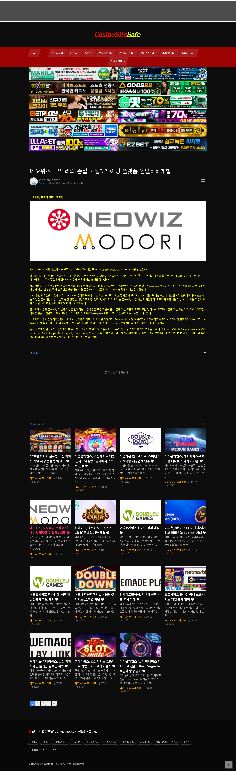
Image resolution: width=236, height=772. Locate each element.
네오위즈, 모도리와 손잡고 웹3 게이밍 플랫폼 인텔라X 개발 (50, 530)
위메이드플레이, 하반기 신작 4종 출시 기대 (139, 597)
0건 (44, 183)
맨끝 (54, 703)
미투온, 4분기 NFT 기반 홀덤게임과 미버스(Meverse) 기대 (185, 530)
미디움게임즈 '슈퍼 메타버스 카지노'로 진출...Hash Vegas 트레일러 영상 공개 (140, 666)
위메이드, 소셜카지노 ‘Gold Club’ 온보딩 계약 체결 (93, 530)
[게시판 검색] (203, 424)
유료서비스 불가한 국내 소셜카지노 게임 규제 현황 (185, 597)
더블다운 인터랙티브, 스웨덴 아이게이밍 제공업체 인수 (140, 458)
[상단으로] (229, 765)
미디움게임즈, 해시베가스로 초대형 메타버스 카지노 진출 (185, 458)
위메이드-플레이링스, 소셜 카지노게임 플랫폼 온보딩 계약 (50, 663)
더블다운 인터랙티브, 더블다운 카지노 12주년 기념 (95, 597)
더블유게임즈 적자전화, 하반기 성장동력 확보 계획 (50, 597)
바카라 (88, 52)
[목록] (203, 180)
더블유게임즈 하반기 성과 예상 (140, 528)
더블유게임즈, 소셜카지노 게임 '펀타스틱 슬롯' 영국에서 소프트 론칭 (95, 461)
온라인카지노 (105, 52)
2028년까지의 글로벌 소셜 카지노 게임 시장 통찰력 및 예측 (50, 458)
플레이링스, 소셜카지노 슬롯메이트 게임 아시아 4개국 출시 (95, 663)
